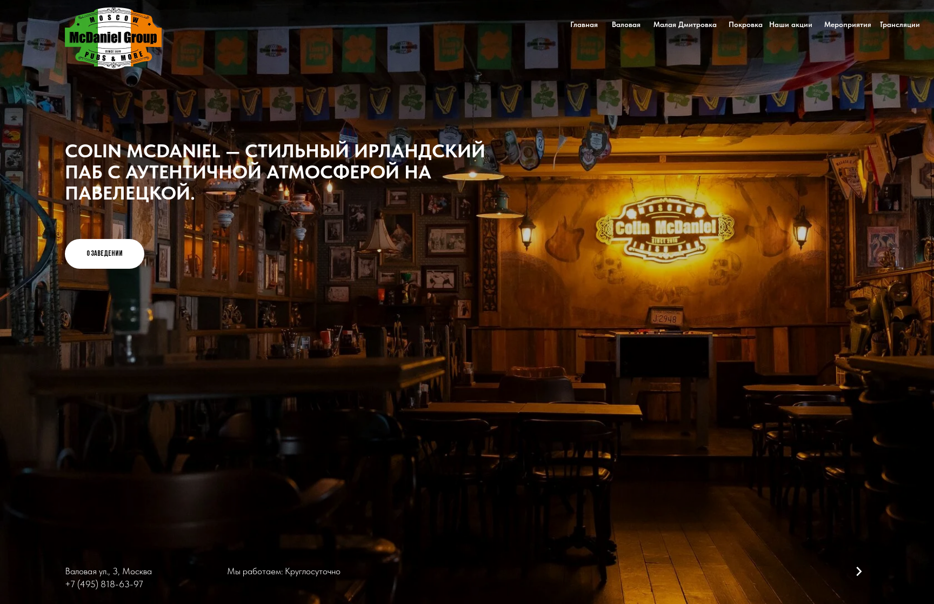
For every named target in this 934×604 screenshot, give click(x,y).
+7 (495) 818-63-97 (104, 584)
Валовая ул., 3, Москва (108, 571)
